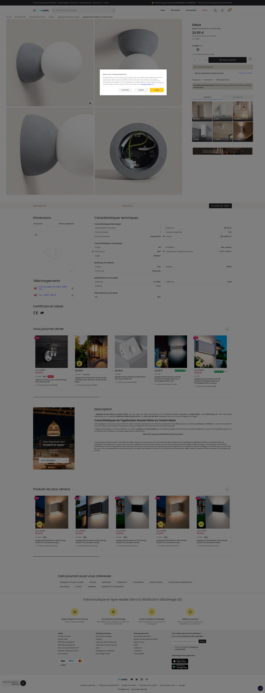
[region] (133, 82)
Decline (141, 90)
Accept (156, 90)
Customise (125, 90)
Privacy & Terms (146, 84)
